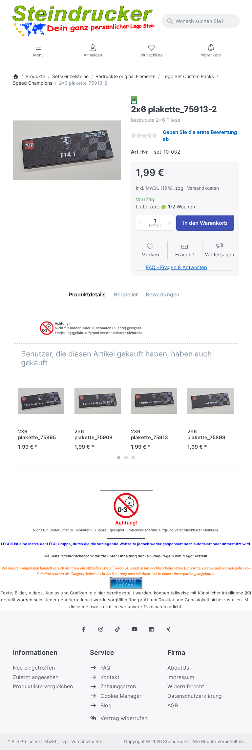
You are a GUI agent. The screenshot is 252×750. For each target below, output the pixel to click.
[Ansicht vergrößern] (67, 150)
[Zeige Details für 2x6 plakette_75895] (41, 401)
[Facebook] (83, 629)
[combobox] (200, 21)
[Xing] (168, 629)
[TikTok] (117, 629)
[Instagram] (101, 629)
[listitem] (67, 150)
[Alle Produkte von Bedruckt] (134, 99)
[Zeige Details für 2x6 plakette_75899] (210, 401)
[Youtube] (134, 629)
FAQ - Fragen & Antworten (176, 267)
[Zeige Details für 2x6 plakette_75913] (154, 401)
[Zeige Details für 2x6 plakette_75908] (97, 401)
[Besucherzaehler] (126, 582)
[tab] (87, 294)
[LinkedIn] (151, 629)
